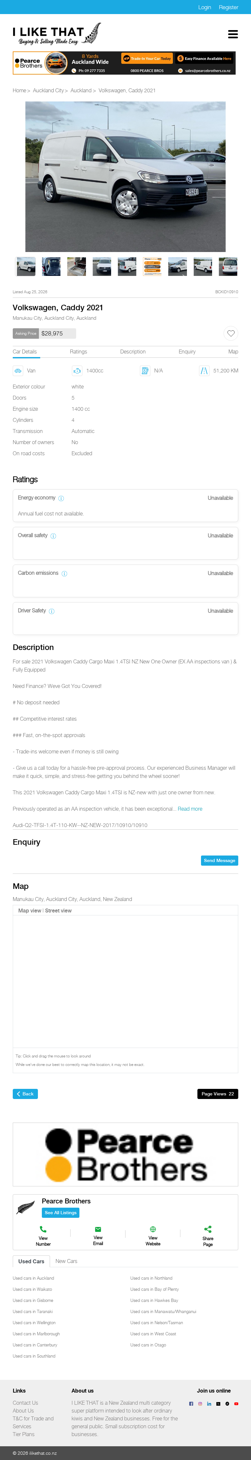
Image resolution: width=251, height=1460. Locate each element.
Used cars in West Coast (153, 1333)
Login (204, 7)
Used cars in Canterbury (35, 1344)
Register (228, 7)
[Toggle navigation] (233, 34)
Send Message (219, 860)
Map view (29, 911)
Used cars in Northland (151, 1278)
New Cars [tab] (66, 1261)
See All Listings (60, 1212)
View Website (153, 1240)
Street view (58, 911)
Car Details (25, 352)
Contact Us (25, 1403)
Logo (57, 34)
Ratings (78, 352)
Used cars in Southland (34, 1356)
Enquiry (187, 352)
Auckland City (48, 91)
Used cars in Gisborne (33, 1300)
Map (233, 352)
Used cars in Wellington (34, 1322)
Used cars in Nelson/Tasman (156, 1322)
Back (28, 1093)
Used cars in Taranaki (33, 1311)
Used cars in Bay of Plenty (154, 1289)
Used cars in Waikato (32, 1289)
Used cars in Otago (148, 1344)
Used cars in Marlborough (36, 1333)
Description (133, 352)
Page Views (218, 1093)
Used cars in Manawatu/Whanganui (163, 1311)
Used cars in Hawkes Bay (154, 1300)
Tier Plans (24, 1434)
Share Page (208, 1241)
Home (19, 91)
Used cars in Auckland (33, 1278)
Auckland (81, 91)
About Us (23, 1411)
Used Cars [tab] (31, 1261)
